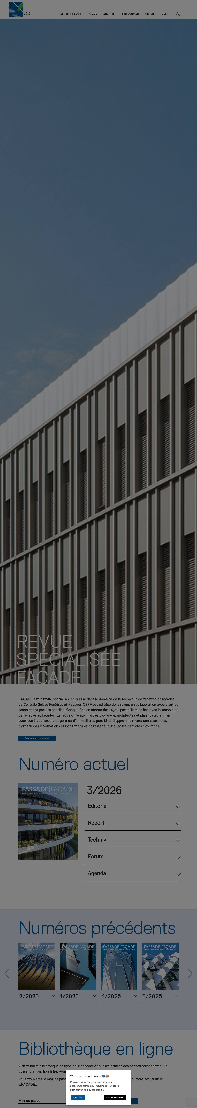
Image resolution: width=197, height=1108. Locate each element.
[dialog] (98, 1087)
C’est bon (77, 1098)
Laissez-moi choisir (114, 1098)
